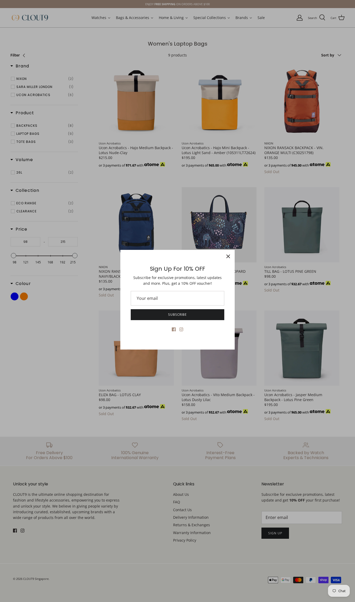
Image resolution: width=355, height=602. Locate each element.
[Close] (228, 256)
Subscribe (177, 314)
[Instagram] (181, 329)
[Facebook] (174, 329)
